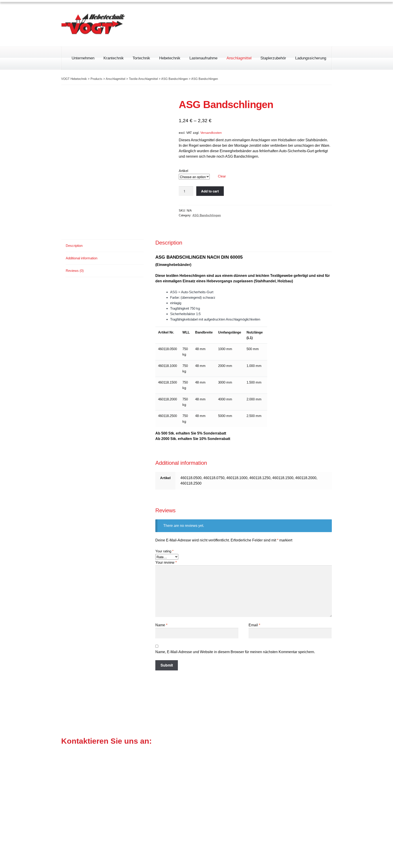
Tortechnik (141, 58)
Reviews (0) (75, 271)
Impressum (269, 12)
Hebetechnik (169, 58)
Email (254, 625)
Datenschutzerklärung (287, 812)
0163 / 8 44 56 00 (229, 31)
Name (161, 625)
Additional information (81, 258)
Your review (166, 562)
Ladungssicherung (310, 58)
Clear (222, 176)
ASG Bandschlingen (206, 215)
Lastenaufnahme (203, 58)
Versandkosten (211, 132)
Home (246, 12)
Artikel (183, 171)
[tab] (105, 246)
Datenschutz (299, 12)
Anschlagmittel (239, 58)
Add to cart (210, 191)
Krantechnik (113, 58)
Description (74, 246)
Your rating (164, 551)
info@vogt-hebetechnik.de (191, 792)
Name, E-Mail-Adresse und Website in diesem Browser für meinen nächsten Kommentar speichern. (235, 652)
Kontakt (325, 12)
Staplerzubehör (273, 58)
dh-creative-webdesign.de (310, 835)
